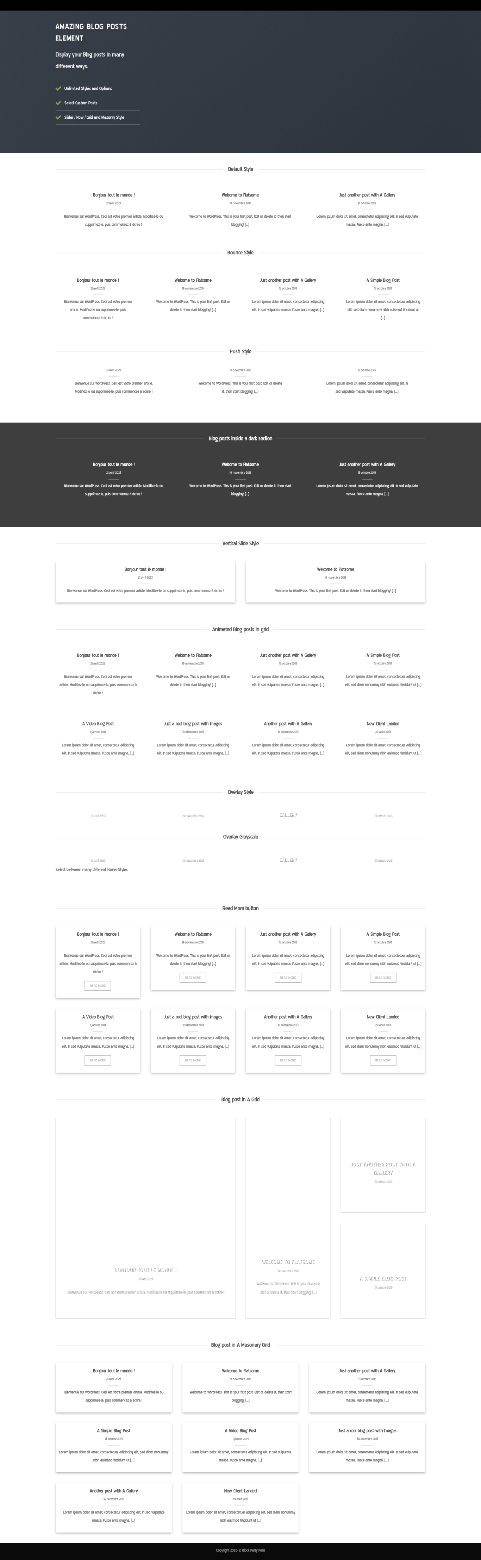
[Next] (411, 84)
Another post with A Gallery (288, 723)
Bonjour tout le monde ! (114, 195)
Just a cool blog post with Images (193, 723)
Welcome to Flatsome (240, 195)
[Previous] (165, 84)
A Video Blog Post (98, 723)
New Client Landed (383, 723)
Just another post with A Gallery (367, 195)
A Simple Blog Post (383, 280)
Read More (98, 985)
